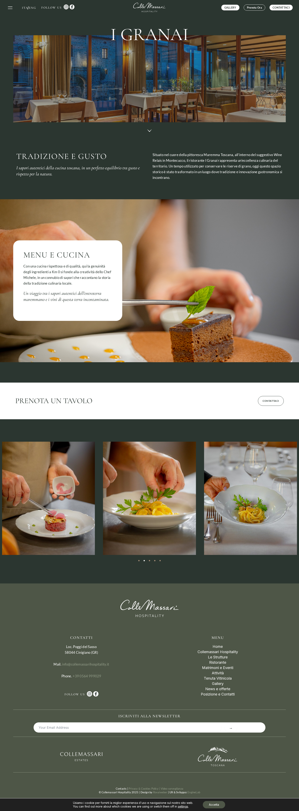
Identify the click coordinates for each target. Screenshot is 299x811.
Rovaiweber (160, 792)
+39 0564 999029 (87, 676)
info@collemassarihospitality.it (85, 664)
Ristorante (217, 662)
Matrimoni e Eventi (217, 668)
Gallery (218, 683)
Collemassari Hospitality (218, 652)
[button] (10, 7)
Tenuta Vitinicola (218, 678)
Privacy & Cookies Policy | (144, 788)
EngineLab (194, 792)
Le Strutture (218, 657)
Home (218, 646)
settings (183, 806)
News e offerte (217, 689)
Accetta (214, 804)
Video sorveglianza (172, 788)
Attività (218, 673)
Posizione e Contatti (218, 694)
